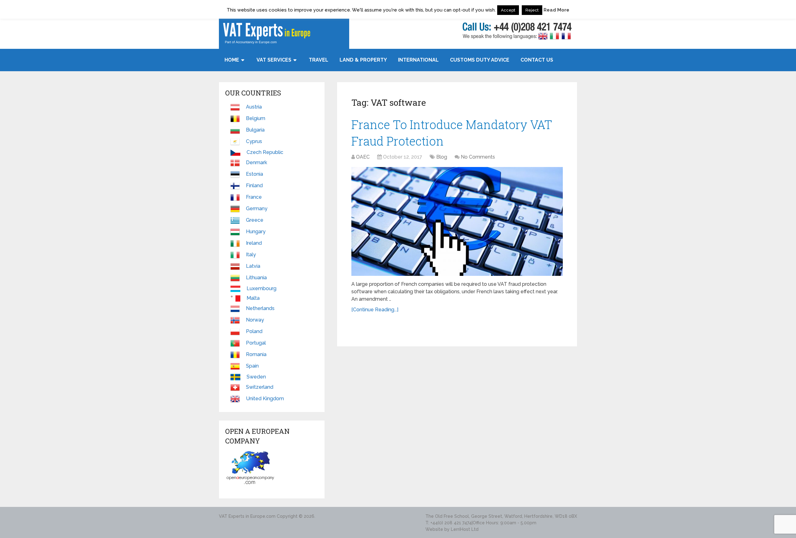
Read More (556, 10)
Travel (318, 60)
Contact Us (537, 60)
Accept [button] (508, 10)
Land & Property (363, 60)
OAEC (363, 157)
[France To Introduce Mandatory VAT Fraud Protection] (457, 221)
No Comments (478, 157)
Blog (441, 157)
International (418, 60)
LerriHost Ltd (465, 529)
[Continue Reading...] (374, 310)
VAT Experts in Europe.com (247, 516)
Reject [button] (532, 10)
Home (231, 60)
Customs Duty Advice (479, 60)
